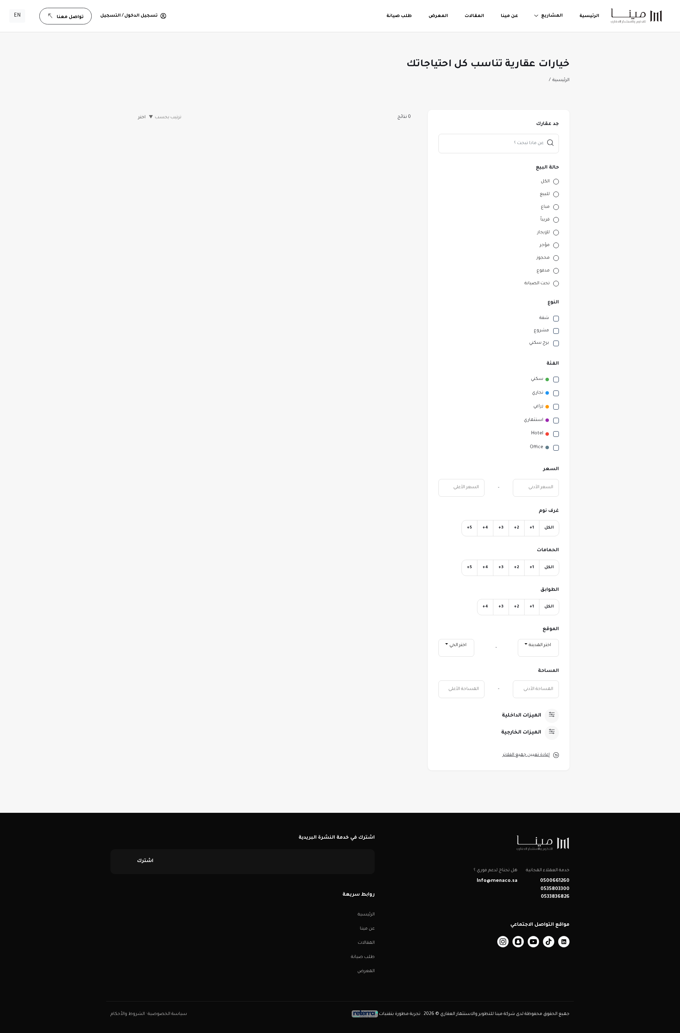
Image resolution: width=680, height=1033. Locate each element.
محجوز (543, 258)
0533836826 (555, 897)
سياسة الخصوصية (167, 1014)
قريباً (545, 219)
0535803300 (555, 889)
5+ (469, 528)
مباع (545, 207)
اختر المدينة (540, 645)
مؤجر (545, 245)
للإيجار (543, 232)
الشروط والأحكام (127, 1014)
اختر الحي (457, 645)
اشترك (145, 861)
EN (17, 16)
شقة (544, 318)
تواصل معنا (70, 17)
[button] (133, 16)
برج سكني (539, 343)
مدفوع (543, 270)
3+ (501, 528)
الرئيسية (561, 80)
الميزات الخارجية (521, 733)
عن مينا (367, 928)
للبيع (545, 194)
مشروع (541, 330)
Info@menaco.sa (497, 881)
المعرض (366, 971)
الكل (545, 181)
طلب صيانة (363, 957)
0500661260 (555, 881)
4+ (485, 528)
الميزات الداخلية (521, 716)
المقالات (366, 943)
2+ (516, 528)
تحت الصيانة (537, 283)
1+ (531, 528)
